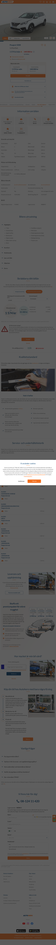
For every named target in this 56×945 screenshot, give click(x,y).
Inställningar (21, 481)
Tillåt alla (34, 481)
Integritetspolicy (28, 476)
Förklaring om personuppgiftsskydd (36, 474)
